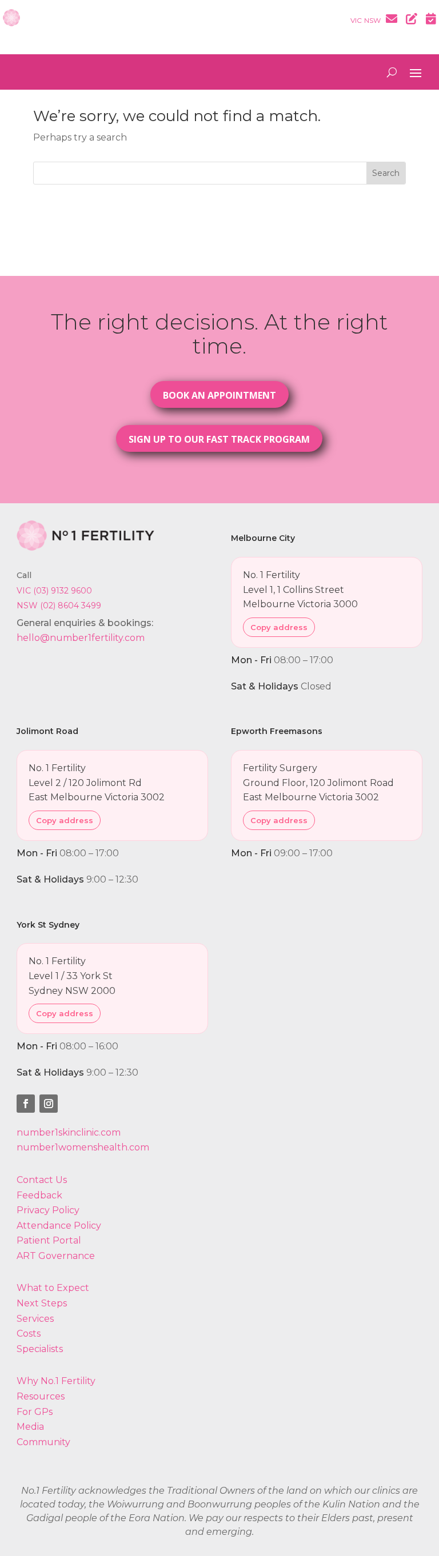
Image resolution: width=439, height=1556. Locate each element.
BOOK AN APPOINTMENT (219, 395)
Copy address (279, 627)
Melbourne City (263, 538)
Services (35, 1318)
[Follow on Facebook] (26, 1103)
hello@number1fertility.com (81, 637)
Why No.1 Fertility (56, 1380)
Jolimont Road (47, 731)
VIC (356, 20)
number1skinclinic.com (69, 1132)
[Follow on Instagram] (48, 1103)
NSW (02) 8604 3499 (59, 605)
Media (30, 1426)
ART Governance (56, 1255)
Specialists (40, 1349)
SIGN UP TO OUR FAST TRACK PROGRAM (219, 439)
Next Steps (42, 1303)
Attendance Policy (59, 1225)
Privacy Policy (48, 1210)
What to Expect (53, 1287)
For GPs (35, 1411)
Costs (29, 1333)
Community (43, 1442)
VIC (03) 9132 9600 (54, 590)
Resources (41, 1396)
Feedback (39, 1195)
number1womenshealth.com (83, 1147)
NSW (372, 20)
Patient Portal (49, 1240)
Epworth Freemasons (276, 731)
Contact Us (42, 1179)
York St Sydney (48, 925)
